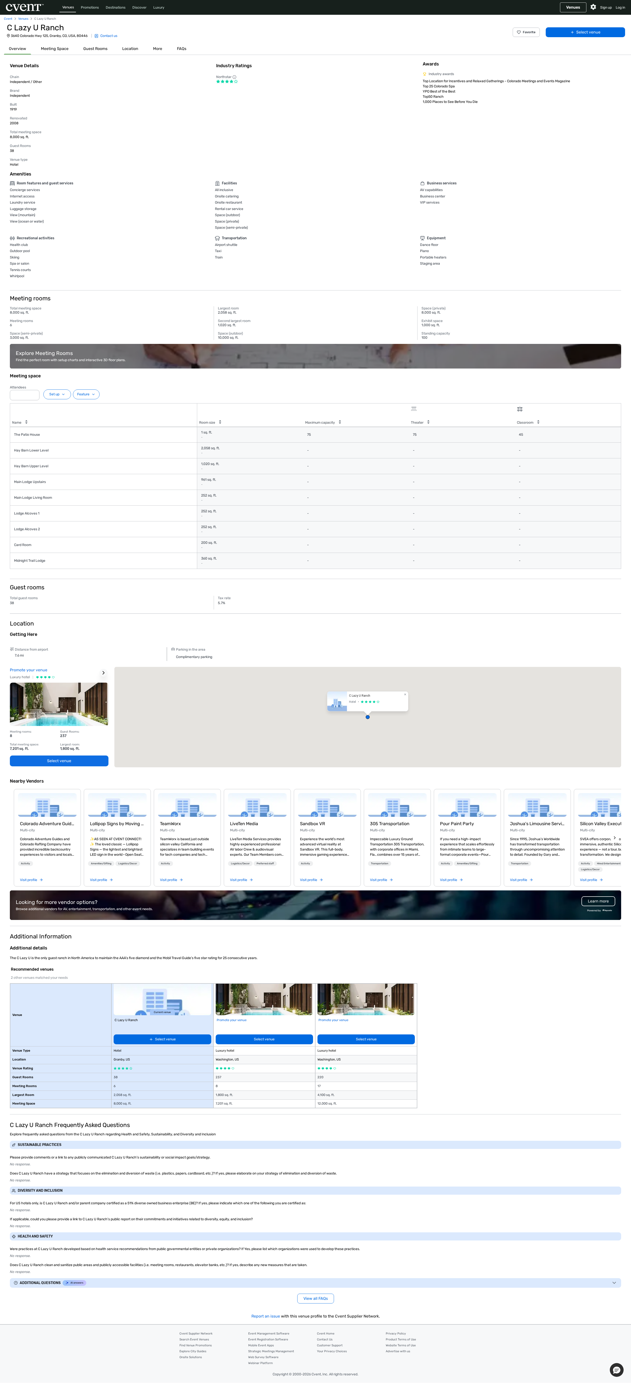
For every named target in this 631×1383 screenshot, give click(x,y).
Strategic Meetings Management (271, 1351)
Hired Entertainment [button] (609, 863)
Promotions (90, 7)
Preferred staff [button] (265, 863)
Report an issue (265, 1316)
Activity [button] (25, 863)
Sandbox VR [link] (312, 823)
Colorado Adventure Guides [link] (47, 823)
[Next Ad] (103, 673)
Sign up (606, 7)
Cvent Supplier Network (195, 1333)
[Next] (614, 837)
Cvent (8, 18)
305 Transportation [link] (389, 823)
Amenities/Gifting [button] (101, 863)
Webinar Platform (260, 1363)
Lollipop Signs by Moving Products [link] (117, 823)
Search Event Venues (194, 1339)
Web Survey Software (263, 1357)
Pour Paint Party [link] (457, 823)
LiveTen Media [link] (244, 823)
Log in (620, 7)
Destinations (115, 7)
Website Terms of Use (401, 1345)
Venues (68, 7)
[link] (47, 805)
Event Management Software (268, 1333)
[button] (34, 393)
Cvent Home (325, 1333)
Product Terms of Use (401, 1339)
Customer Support (330, 1345)
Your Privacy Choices (332, 1351)
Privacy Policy (396, 1333)
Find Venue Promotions (195, 1345)
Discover (139, 7)
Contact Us (325, 1339)
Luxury (158, 7)
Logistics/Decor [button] (127, 863)
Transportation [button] (379, 863)
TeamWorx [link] (170, 823)
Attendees (18, 387)
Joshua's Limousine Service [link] (537, 823)
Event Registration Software (268, 1339)
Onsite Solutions (190, 1357)
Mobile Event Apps (261, 1345)
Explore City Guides (192, 1351)
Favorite (529, 32)
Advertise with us (398, 1351)
